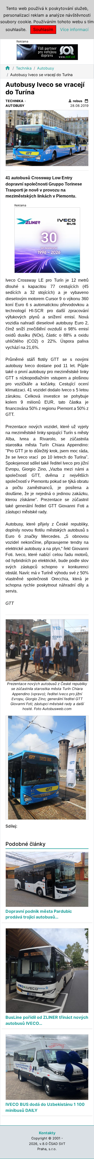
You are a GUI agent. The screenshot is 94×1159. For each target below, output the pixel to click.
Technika (24, 68)
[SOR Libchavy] (47, 52)
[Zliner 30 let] (47, 240)
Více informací (74, 29)
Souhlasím (43, 29)
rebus (75, 101)
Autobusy (45, 68)
